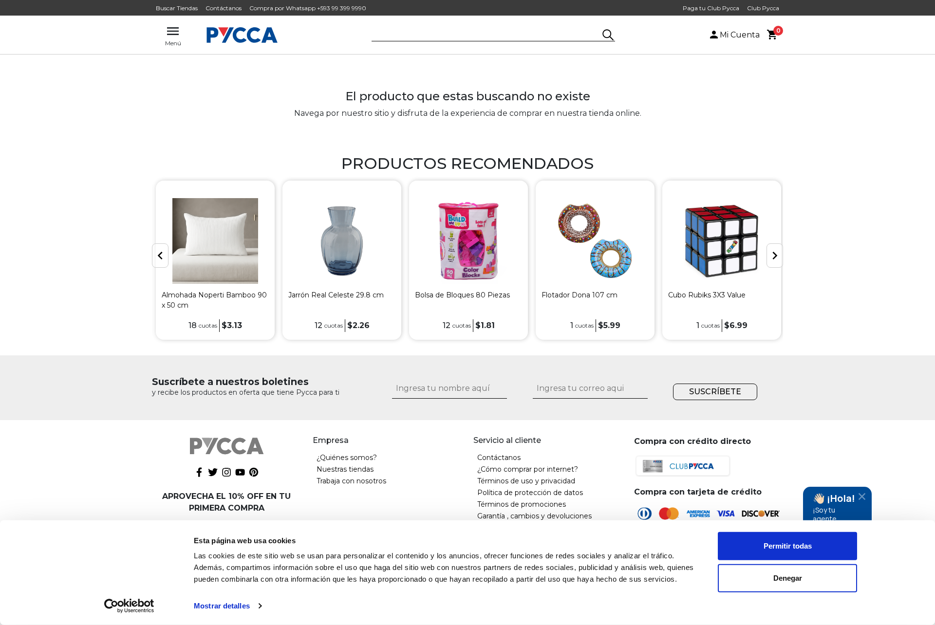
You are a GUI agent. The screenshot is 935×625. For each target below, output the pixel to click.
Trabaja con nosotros (351, 481)
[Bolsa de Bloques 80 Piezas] (468, 241)
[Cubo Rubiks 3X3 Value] (721, 241)
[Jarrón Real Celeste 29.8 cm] (341, 241)
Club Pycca (763, 8)
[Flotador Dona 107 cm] (595, 241)
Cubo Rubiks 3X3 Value (707, 295)
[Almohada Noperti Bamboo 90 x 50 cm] (215, 241)
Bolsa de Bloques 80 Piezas (462, 295)
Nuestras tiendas (345, 469)
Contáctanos (224, 8)
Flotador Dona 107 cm (579, 295)
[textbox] (486, 35)
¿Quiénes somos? (347, 457)
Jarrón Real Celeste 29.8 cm (336, 295)
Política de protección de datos (530, 492)
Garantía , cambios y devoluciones (534, 516)
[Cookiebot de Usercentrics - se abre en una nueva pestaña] (129, 606)
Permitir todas (788, 546)
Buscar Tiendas (177, 8)
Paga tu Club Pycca (711, 8)
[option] (215, 260)
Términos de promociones (521, 504)
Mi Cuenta (740, 34)
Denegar (787, 577)
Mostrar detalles (222, 606)
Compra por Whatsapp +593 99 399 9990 (307, 8)
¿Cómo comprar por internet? (527, 469)
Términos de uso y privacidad (526, 481)
